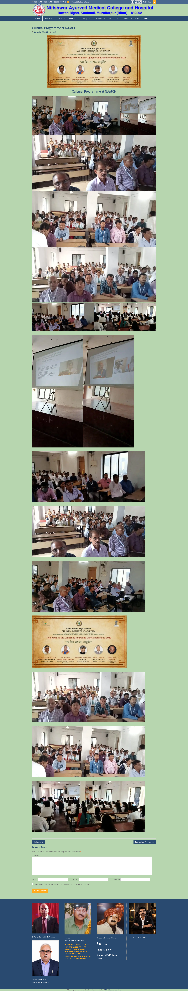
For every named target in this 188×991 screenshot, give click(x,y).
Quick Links (147, 2)
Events (126, 18)
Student (99, 18)
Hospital (86, 18)
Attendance (113, 18)
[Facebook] (132, 2)
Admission (73, 18)
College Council (141, 18)
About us (49, 18)
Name (35, 879)
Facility (102, 944)
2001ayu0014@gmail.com (79, 2)
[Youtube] (136, 2)
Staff (61, 18)
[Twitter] (140, 2)
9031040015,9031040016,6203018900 (49, 2)
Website (117, 879)
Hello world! (38, 842)
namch (54, 32)
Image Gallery (104, 949)
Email (75, 879)
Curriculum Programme (144, 842)
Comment (36, 855)
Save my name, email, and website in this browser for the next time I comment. (63, 884)
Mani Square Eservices (113, 990)
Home (37, 18)
